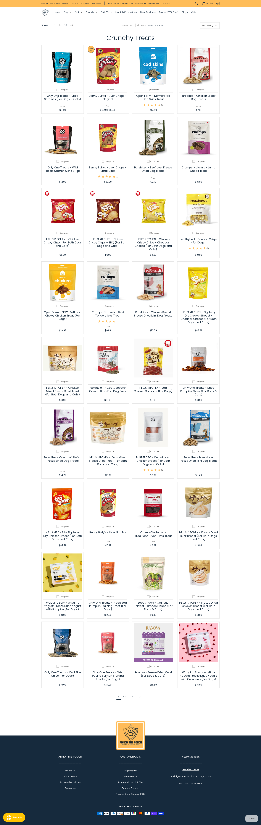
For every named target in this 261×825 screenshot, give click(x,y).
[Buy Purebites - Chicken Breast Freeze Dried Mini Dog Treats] (153, 282)
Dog (132, 25)
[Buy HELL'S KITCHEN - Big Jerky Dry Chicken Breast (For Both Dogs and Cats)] (62, 502)
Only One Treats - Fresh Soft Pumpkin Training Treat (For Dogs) (108, 606)
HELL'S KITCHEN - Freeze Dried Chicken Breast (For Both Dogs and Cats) (198, 606)
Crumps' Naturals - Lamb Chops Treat (198, 169)
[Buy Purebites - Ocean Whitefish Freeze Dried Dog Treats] (62, 427)
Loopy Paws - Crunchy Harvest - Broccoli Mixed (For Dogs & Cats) (153, 606)
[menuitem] (207, 3)
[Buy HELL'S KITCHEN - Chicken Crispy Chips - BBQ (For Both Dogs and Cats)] (107, 209)
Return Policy (130, 776)
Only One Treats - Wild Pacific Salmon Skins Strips (63, 169)
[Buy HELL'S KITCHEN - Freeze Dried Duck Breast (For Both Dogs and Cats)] (198, 502)
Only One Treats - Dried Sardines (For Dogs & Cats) (62, 97)
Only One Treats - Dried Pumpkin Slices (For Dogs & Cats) (198, 391)
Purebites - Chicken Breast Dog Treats (198, 97)
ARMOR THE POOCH (127, 806)
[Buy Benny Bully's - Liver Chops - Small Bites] (107, 137)
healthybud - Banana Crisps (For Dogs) (198, 240)
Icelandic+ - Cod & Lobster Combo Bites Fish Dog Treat (108, 389)
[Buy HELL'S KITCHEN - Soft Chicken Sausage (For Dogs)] (153, 358)
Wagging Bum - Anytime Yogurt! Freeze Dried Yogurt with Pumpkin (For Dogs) (62, 606)
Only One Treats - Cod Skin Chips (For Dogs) (62, 674)
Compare (64, 90)
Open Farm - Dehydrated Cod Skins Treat (153, 97)
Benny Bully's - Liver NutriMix (107, 532)
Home (125, 25)
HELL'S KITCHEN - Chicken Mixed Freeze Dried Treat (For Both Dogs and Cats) (62, 391)
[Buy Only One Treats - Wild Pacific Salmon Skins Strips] (62, 137)
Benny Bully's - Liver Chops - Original (108, 97)
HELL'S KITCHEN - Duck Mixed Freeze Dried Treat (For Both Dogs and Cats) (108, 461)
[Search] (196, 3)
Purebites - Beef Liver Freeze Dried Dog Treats (153, 169)
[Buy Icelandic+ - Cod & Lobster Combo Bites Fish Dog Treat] (107, 358)
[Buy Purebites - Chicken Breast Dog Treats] (198, 66)
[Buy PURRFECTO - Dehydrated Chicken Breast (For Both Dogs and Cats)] (153, 427)
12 (55, 25)
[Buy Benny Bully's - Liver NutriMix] (107, 502)
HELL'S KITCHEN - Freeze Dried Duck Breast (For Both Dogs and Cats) (198, 536)
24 (60, 25)
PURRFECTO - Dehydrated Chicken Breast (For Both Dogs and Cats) (153, 461)
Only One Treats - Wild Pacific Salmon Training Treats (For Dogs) (108, 675)
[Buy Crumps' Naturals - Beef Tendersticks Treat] (107, 282)
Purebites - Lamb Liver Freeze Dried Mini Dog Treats (198, 459)
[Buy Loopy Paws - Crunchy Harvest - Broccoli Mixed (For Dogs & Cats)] (153, 572)
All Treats (141, 25)
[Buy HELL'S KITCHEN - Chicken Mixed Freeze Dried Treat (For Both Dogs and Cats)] (62, 358)
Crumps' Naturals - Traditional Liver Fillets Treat (153, 534)
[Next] (141, 696)
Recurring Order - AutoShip (130, 782)
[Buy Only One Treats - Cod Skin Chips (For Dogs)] (62, 642)
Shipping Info (130, 770)
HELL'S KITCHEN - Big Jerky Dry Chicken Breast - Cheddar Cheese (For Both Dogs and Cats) (198, 317)
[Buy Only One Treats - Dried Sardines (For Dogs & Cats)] (62, 66)
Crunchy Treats (155, 25)
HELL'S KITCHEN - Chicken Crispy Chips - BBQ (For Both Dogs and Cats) (108, 242)
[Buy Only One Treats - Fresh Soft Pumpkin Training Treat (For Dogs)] (107, 572)
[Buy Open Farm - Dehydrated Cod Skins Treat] (153, 66)
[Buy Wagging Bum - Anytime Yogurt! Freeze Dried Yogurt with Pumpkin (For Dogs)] (62, 572)
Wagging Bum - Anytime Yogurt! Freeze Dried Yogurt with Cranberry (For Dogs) (198, 675)
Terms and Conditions (70, 782)
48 (71, 25)
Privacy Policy (70, 776)
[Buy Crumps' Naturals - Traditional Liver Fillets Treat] (153, 502)
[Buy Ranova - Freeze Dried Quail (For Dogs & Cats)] (153, 642)
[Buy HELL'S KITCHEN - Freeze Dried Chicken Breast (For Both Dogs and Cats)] (198, 572)
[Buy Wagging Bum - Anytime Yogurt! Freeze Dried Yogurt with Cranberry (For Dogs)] (198, 642)
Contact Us (70, 788)
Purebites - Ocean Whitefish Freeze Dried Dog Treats (62, 459)
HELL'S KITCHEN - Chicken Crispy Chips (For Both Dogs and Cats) (63, 242)
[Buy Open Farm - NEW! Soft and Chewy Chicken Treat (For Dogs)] (62, 282)
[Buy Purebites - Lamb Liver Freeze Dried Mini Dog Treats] (198, 427)
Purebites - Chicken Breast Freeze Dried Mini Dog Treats (153, 313)
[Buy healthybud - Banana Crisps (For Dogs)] (198, 209)
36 (65, 25)
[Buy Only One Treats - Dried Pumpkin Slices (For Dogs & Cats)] (198, 358)
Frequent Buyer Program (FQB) (130, 794)
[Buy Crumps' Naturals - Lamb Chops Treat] (198, 137)
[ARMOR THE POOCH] (45, 12)
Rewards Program (130, 788)
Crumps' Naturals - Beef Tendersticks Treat (108, 313)
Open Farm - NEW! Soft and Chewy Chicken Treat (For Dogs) (62, 315)
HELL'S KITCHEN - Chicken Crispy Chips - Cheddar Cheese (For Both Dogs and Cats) (153, 244)
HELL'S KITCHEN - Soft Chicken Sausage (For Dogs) (153, 389)
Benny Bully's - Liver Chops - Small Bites (108, 169)
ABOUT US (70, 770)
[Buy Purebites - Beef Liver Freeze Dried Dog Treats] (153, 137)
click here (84, 3)
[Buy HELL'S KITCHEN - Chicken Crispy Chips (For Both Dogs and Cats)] (62, 209)
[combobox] (178, 3)
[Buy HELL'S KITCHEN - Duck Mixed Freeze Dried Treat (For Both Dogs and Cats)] (107, 427)
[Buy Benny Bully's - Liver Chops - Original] (107, 66)
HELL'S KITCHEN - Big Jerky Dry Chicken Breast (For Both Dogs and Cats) (62, 536)
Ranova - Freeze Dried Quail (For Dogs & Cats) (153, 674)
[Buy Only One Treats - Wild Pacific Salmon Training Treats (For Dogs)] (107, 642)
